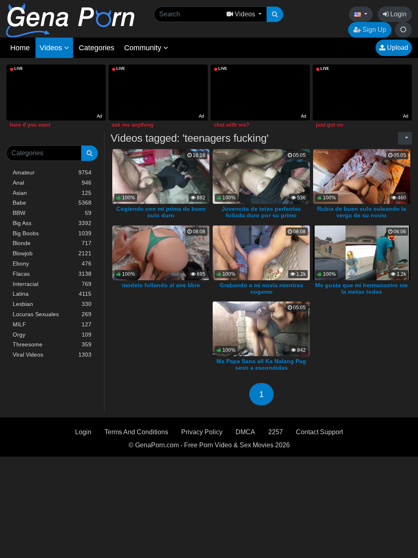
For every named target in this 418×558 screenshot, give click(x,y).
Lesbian (52, 304)
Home (20, 48)
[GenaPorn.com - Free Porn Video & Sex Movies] (70, 19)
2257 (275, 432)
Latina (52, 293)
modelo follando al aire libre (161, 285)
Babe (52, 202)
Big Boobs (52, 233)
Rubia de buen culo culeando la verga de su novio (361, 212)
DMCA (245, 432)
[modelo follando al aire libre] (160, 252)
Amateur (52, 172)
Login (398, 14)
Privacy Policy (201, 432)
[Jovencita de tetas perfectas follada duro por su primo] (261, 175)
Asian (52, 193)
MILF (52, 324)
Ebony (52, 263)
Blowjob (52, 253)
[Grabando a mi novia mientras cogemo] (261, 252)
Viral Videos (52, 354)
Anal (52, 182)
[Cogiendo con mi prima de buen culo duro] (160, 175)
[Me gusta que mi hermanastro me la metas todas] (361, 252)
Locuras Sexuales (52, 314)
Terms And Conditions (136, 432)
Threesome (52, 344)
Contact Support (319, 432)
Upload (396, 47)
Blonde (52, 243)
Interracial (52, 284)
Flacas (52, 273)
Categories (96, 48)
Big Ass (52, 223)
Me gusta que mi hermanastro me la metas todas (361, 288)
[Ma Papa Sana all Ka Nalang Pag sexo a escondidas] (261, 328)
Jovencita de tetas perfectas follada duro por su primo (261, 212)
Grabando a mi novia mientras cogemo (261, 288)
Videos (52, 48)
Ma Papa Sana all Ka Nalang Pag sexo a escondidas (261, 364)
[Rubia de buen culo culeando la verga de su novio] (361, 175)
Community (143, 48)
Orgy (52, 334)
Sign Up (373, 29)
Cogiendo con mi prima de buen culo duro (161, 212)
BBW (52, 213)
